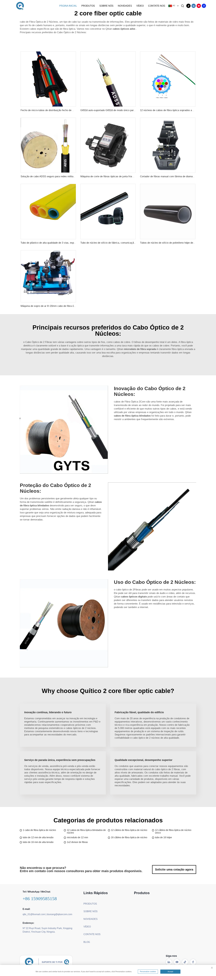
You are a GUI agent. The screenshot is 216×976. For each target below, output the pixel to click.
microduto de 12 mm (77, 837)
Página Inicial (68, 6)
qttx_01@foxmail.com (34, 914)
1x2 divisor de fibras (77, 842)
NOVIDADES (125, 6)
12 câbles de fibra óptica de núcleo (129, 830)
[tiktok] (188, 6)
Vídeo (140, 6)
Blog (86, 942)
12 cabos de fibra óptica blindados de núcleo (86, 831)
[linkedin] (193, 6)
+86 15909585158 (40, 898)
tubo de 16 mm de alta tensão (38, 842)
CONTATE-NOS (156, 6)
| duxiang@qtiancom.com (59, 914)
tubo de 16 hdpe (163, 837)
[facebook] (204, 6)
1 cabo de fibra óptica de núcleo (39, 830)
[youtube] (199, 6)
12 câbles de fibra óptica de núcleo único (173, 831)
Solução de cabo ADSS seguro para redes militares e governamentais (59, 176)
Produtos (88, 6)
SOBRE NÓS (106, 6)
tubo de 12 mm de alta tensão (38, 837)
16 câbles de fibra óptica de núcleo (129, 837)
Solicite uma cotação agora (174, 869)
